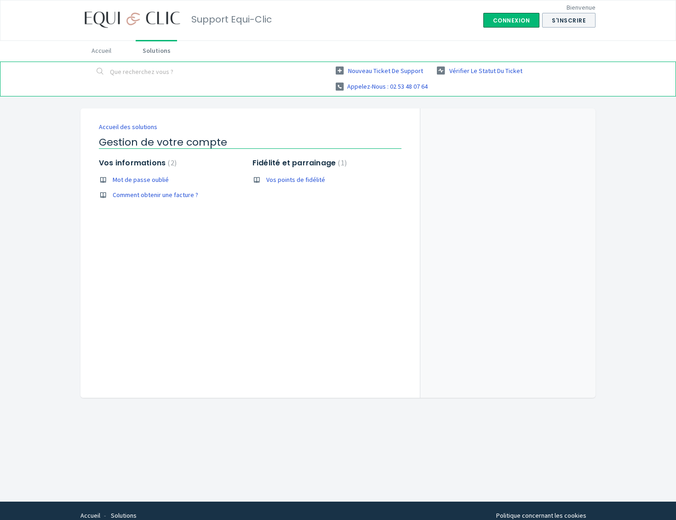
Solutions (157, 50)
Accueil (101, 50)
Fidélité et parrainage (298, 163)
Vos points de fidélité (295, 179)
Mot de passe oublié (141, 179)
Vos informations (136, 163)
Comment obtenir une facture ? (155, 195)
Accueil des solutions (128, 127)
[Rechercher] (100, 72)
